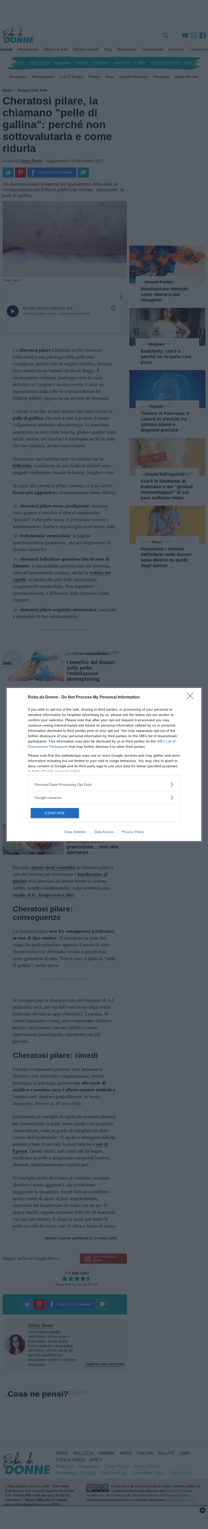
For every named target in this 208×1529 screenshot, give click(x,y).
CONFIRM (55, 813)
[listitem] (104, 784)
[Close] (192, 697)
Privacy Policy (133, 832)
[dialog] (104, 764)
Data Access (104, 832)
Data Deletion (75, 832)
